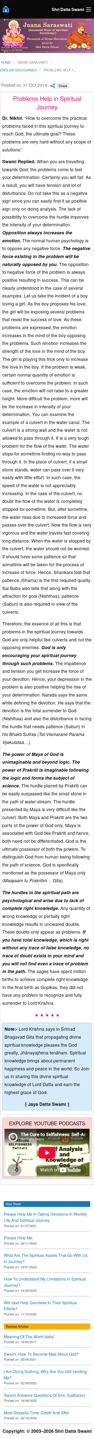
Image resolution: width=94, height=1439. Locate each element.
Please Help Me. (18, 1238)
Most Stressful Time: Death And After (36, 1413)
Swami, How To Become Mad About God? (41, 1354)
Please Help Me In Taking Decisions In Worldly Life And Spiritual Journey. (45, 1217)
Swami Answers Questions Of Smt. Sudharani (44, 1395)
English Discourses (18, 70)
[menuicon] (88, 9)
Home (5, 62)
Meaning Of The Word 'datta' (29, 1336)
